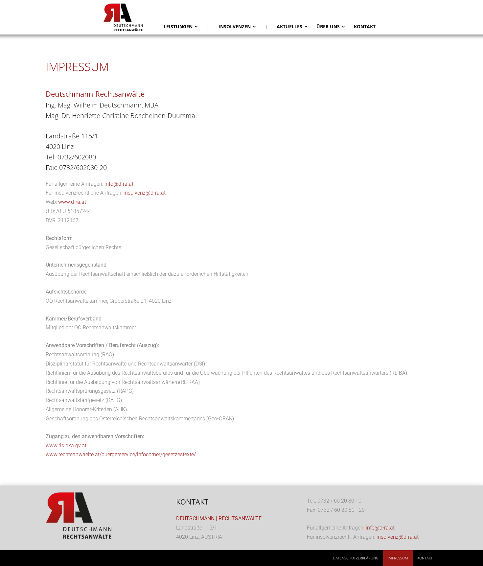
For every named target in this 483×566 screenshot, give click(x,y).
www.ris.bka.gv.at (66, 445)
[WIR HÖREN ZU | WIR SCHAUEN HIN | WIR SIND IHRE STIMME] (131, 17)
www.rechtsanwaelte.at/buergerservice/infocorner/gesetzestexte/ (121, 454)
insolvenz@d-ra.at (145, 193)
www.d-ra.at (72, 202)
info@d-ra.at (118, 184)
